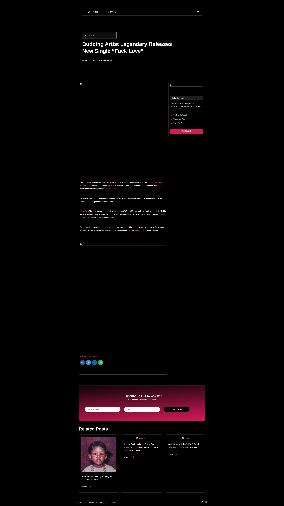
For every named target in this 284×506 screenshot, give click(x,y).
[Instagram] (205, 502)
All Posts (93, 12)
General (112, 12)
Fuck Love (84, 211)
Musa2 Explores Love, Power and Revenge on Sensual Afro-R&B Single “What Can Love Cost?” (141, 447)
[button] (82, 362)
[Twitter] (202, 502)
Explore (84, 486)
